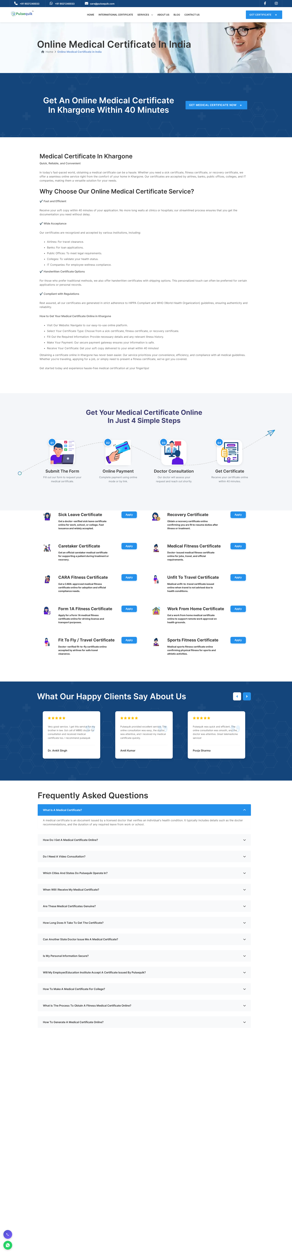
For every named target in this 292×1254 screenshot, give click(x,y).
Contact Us (192, 14)
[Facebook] (265, 3)
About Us (163, 14)
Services (143, 14)
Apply (129, 514)
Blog (177, 14)
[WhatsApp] (7, 1245)
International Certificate (116, 14)
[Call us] (7, 1234)
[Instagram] (276, 3)
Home (90, 14)
